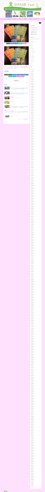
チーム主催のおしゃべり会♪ (34, 29)
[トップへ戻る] (44, 491)
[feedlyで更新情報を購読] (16, 80)
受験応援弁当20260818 (34, 32)
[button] (25, 43)
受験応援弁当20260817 (34, 34)
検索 (31, 21)
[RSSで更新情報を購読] (17, 80)
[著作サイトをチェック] (15, 80)
